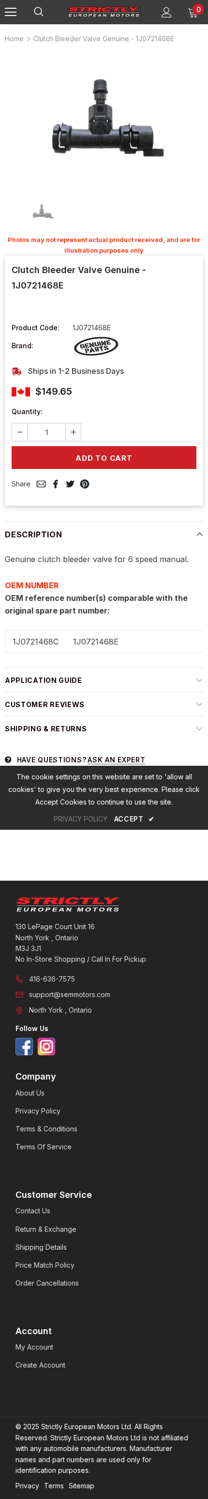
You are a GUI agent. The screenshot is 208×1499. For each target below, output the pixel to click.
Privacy (27, 1486)
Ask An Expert (116, 760)
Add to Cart (103, 458)
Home (14, 38)
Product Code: (35, 327)
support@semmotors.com (69, 994)
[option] (104, 118)
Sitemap (81, 1486)
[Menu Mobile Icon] (10, 12)
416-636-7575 (52, 979)
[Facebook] (24, 1046)
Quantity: (27, 411)
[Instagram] (46, 1046)
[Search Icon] (48, 12)
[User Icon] (167, 12)
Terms (54, 1486)
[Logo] (104, 11)
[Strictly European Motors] (104, 904)
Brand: (22, 345)
